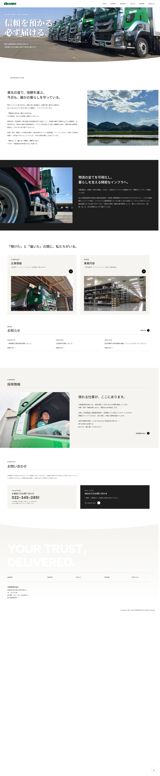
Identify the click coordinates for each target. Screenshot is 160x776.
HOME (104, 3)
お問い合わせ (135, 577)
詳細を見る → (11, 348)
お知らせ (132, 3)
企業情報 (112, 3)
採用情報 (141, 3)
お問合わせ (151, 3)
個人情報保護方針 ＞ (13, 598)
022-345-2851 (25, 497)
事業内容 (122, 3)
